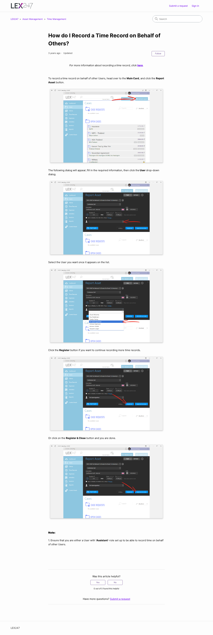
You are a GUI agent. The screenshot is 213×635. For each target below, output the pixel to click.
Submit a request (178, 5)
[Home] (22, 6)
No (115, 582)
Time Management (56, 19)
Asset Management (32, 19)
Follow (158, 53)
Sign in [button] (195, 5)
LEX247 (14, 19)
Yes (98, 582)
